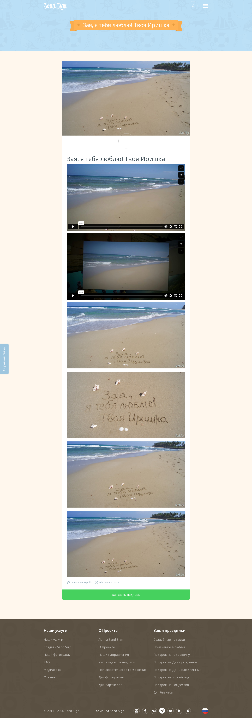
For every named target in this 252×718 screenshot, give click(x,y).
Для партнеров (110, 685)
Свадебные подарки (169, 639)
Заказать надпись (126, 595)
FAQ (47, 662)
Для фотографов (111, 677)
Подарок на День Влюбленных (177, 670)
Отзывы (50, 677)
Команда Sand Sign (109, 711)
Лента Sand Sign (111, 639)
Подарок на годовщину (171, 655)
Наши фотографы (57, 655)
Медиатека (52, 670)
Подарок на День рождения (175, 662)
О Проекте (108, 630)
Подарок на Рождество (171, 685)
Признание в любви (169, 647)
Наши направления (114, 655)
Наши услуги (55, 630)
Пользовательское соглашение (123, 670)
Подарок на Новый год (171, 677)
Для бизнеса (163, 692)
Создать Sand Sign (57, 647)
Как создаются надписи (117, 662)
